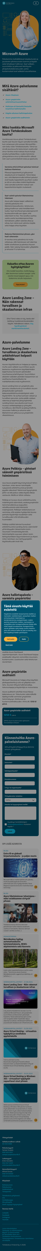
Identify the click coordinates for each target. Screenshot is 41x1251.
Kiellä (24, 639)
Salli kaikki (10, 639)
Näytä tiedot (9, 645)
